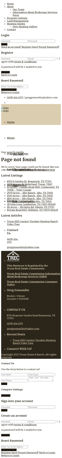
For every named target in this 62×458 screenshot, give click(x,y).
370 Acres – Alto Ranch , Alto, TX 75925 (29, 201)
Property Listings (17, 18)
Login (4, 44)
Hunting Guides (16, 23)
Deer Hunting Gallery (25, 26)
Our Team (18, 9)
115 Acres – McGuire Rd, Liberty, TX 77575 (30, 207)
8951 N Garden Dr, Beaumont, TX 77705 (29, 181)
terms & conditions (25, 61)
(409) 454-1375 (15, 97)
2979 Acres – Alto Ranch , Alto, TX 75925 (30, 192)
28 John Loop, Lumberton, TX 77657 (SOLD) (31, 204)
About (10, 6)
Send (4, 384)
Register (5, 72)
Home (10, 3)
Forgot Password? (49, 47)
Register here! (9, 452)
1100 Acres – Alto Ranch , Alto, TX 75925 (29, 198)
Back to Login (9, 74)
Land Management (18, 20)
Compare (6, 395)
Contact (11, 29)
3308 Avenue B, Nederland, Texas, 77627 (29, 184)
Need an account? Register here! (19, 47)
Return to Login (10, 92)
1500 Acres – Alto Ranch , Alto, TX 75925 (30, 195)
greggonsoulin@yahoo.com (23, 247)
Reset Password (9, 90)
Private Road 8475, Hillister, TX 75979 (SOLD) (32, 210)
